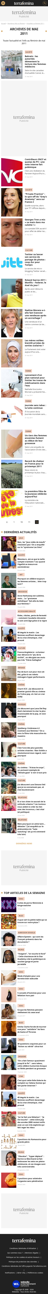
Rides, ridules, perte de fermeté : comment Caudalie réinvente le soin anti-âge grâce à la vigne (32, 618)
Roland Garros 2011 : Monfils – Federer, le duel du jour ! (36, 282)
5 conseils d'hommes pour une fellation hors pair (31, 994)
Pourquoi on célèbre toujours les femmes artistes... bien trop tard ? (31, 581)
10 (22, 522)
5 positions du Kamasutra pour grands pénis (31, 1140)
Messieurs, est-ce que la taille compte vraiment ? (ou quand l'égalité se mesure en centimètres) (31, 563)
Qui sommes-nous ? (15, 1253)
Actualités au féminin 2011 (35, 23)
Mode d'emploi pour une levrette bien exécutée (28, 977)
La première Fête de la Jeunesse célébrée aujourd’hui (36, 494)
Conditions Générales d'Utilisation (23, 1248)
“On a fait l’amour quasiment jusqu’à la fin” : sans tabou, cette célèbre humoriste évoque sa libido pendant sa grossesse (32, 1064)
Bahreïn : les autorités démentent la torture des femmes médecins (35, 61)
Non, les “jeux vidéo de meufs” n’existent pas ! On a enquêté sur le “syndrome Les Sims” (31, 545)
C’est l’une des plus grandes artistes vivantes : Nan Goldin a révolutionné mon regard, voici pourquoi (32, 752)
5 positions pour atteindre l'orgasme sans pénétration (30, 1179)
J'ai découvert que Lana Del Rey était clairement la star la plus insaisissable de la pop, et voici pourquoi (31, 712)
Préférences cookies (35, 1273)
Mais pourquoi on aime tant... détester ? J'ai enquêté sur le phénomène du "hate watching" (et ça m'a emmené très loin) (31, 829)
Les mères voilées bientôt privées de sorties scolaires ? (34, 343)
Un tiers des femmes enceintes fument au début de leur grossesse (36, 439)
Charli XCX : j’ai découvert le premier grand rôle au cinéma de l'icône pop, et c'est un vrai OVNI (31, 693)
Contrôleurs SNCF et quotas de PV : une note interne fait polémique (35, 163)
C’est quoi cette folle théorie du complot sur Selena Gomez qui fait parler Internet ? (31, 1083)
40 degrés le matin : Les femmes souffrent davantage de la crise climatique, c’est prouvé (31, 636)
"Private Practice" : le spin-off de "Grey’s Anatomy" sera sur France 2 (36, 197)
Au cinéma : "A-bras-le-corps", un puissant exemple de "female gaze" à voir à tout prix (31, 770)
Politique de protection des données (23, 1262)
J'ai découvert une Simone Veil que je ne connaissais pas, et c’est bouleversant (31, 787)
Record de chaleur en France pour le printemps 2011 (34, 464)
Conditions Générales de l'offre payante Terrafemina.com (24, 1266)
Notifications (10, 1273)
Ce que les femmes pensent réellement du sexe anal (30, 1011)
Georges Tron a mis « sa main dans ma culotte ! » (35, 222)
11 (29, 522)
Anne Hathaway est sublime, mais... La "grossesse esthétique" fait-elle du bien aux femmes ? (30, 599)
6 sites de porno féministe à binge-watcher (30, 904)
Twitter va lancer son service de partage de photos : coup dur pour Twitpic (35, 259)
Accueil (3, 23)
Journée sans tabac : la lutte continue (35, 406)
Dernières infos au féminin (16, 23)
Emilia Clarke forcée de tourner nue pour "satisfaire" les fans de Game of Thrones (31, 1029)
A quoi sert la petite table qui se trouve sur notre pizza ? (32, 921)
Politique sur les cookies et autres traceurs (22, 1257)
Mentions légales (31, 1253)
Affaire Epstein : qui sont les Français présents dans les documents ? (30, 939)
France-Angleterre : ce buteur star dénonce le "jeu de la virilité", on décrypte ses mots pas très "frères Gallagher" (31, 656)
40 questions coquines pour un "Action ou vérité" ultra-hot (31, 1045)
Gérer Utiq (21, 1273)
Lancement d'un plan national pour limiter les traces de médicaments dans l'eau (35, 380)
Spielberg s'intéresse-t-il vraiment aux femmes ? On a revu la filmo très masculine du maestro (31, 732)
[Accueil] (24, 3)
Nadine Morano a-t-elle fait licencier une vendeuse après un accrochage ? (35, 314)
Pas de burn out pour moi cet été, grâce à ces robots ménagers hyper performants (31, 674)
